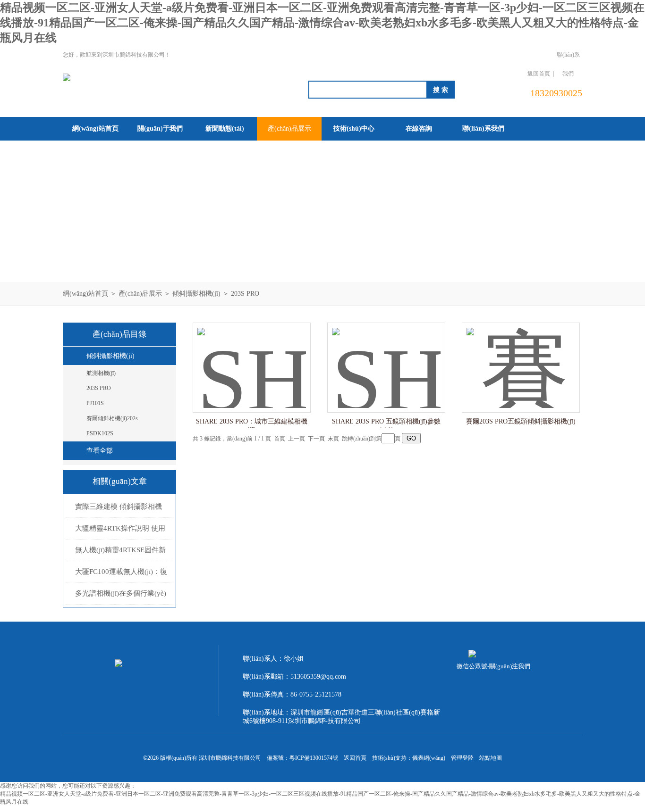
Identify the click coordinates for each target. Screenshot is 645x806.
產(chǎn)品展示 (289, 128)
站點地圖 (490, 758)
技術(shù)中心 (353, 128)
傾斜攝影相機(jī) (196, 293)
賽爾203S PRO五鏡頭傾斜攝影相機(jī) (521, 421)
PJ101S (95, 403)
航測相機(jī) (101, 373)
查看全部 (99, 450)
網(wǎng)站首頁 (95, 128)
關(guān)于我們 (160, 128)
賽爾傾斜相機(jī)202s (112, 418)
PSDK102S (99, 433)
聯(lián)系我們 (568, 64)
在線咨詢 (419, 128)
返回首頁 (538, 73)
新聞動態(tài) (224, 128)
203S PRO (245, 293)
